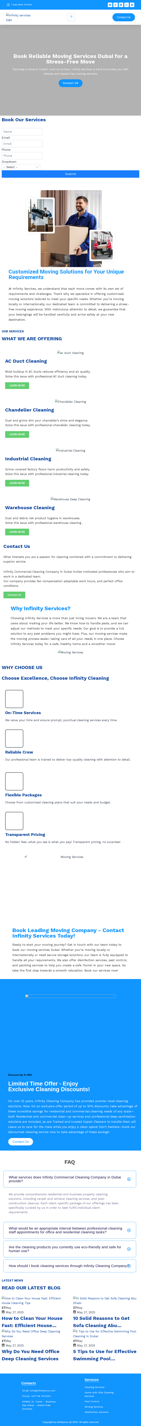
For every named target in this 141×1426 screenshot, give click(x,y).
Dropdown (9, 161)
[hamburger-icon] (71, 17)
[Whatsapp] (126, 5)
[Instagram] (115, 5)
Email (6, 137)
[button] (69, 1179)
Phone (6, 149)
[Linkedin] (121, 5)
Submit (70, 174)
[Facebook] (110, 5)
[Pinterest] (132, 5)
